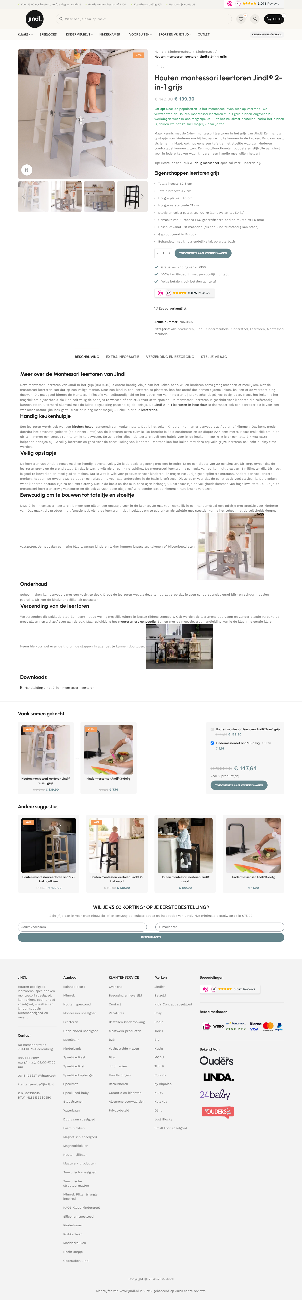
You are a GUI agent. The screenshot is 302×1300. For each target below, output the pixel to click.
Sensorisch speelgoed (79, 1172)
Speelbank (71, 1039)
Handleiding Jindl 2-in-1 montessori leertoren (60, 687)
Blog (112, 1057)
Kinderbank (72, 1048)
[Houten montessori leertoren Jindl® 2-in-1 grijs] (46, 750)
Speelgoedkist (73, 1066)
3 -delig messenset (204, 163)
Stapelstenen (73, 1101)
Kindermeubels (179, 51)
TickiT (158, 1031)
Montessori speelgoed (79, 1013)
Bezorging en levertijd (125, 995)
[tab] (87, 354)
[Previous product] (157, 66)
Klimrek (69, 995)
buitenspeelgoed (30, 1013)
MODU (159, 1057)
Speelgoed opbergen (78, 1075)
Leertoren (257, 329)
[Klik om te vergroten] (26, 170)
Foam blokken (74, 1128)
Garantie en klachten (125, 1093)
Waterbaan (71, 1110)
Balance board (74, 986)
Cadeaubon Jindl (76, 1260)
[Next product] (168, 66)
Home (158, 51)
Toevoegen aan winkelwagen (203, 253)
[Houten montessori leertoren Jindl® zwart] (185, 845)
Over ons (115, 986)
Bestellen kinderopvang (127, 1022)
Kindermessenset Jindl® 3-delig (108, 779)
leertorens (149, 410)
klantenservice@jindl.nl (36, 1084)
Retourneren (118, 1084)
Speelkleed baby (76, 1093)
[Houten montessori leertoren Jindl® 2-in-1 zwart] (116, 845)
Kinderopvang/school (267, 34)
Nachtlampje (73, 1252)
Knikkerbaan (72, 1234)
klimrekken (26, 999)
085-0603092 (28, 1058)
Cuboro (160, 1075)
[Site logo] (34, 19)
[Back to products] (162, 66)
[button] (23, 196)
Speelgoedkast (74, 1057)
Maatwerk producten (79, 1163)
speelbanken (45, 991)
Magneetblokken (75, 1145)
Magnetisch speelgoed (80, 1137)
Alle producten (182, 329)
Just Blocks (163, 1119)
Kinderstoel (204, 51)
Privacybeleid (119, 1110)
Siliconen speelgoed (78, 1216)
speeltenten (44, 1004)
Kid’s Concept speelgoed (173, 1004)
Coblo (158, 1022)
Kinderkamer (73, 1225)
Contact (115, 1004)
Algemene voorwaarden (127, 1101)
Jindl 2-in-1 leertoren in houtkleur (180, 404)
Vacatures (116, 1013)
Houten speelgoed (31, 986)
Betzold (160, 995)
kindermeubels (29, 1008)
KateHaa (160, 1101)
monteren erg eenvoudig (137, 621)
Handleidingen (120, 1075)
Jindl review (118, 1066)
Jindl (199, 329)
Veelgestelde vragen (124, 1048)
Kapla (158, 1048)
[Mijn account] (255, 19)
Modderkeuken (74, 1243)
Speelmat (70, 1084)
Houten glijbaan (75, 1154)
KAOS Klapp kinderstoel (81, 1207)
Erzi (157, 1039)
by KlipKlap (163, 1084)
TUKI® (159, 1066)
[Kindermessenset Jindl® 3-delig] (108, 750)
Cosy (158, 1013)
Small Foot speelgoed (170, 1128)
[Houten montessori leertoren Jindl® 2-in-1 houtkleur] (48, 845)
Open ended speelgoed (80, 1031)
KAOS (158, 1093)
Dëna (158, 1110)
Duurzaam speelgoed (79, 1119)
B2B (112, 1039)
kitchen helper (83, 426)
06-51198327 (27, 1075)
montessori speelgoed (34, 995)
